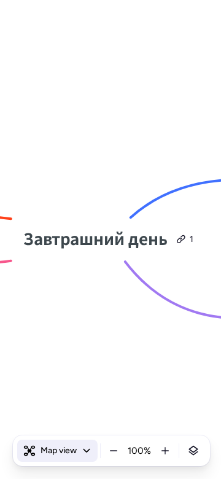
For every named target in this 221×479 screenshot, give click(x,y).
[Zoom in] (165, 451)
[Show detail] (193, 451)
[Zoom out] (114, 451)
